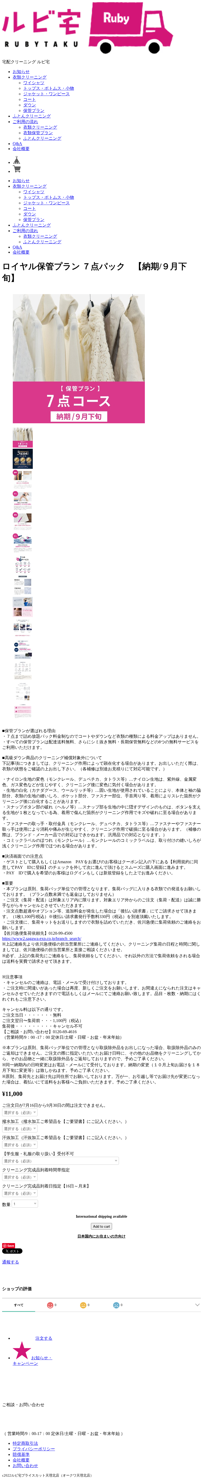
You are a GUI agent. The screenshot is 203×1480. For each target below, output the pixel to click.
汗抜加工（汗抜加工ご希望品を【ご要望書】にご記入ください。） (65, 1137)
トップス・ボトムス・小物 (48, 88)
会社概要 (21, 148)
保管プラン (33, 110)
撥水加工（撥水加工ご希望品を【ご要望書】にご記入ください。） (65, 1121)
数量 (6, 1204)
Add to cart (101, 1226)
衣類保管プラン (38, 133)
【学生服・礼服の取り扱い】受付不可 (38, 1153)
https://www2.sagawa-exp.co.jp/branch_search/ (41, 938)
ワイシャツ (33, 82)
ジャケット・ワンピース (46, 94)
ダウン (29, 105)
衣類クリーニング (30, 77)
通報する (10, 1262)
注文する (43, 1338)
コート (29, 99)
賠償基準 (21, 1454)
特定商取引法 (25, 1443)
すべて (19, 1305)
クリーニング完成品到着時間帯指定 (36, 1170)
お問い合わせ (25, 1465)
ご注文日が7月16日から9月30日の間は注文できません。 (55, 1105)
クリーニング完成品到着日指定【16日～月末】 (46, 1186)
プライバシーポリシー (34, 1449)
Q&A (17, 143)
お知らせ (21, 71)
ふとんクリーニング (32, 116)
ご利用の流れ (25, 121)
